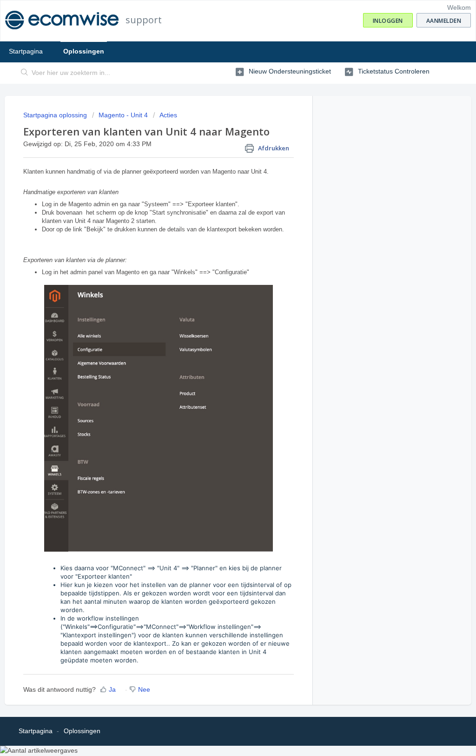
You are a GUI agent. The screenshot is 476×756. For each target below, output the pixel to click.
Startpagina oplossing (56, 115)
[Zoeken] (24, 73)
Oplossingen (83, 51)
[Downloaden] (220, 260)
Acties (168, 115)
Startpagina (26, 51)
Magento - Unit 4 (123, 115)
